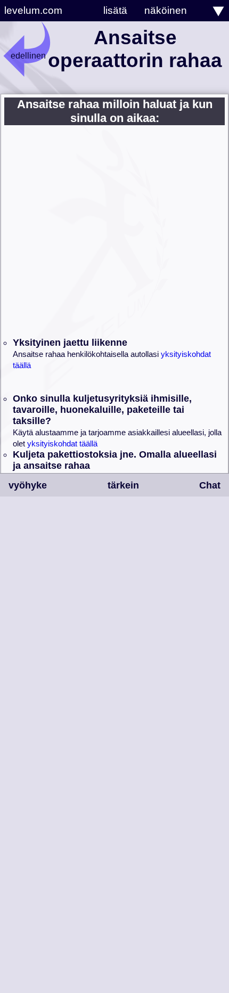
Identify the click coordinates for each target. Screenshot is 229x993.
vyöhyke (28, 485)
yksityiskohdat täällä (62, 443)
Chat (209, 485)
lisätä (115, 10)
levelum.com (33, 10)
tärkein (123, 485)
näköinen (165, 10)
